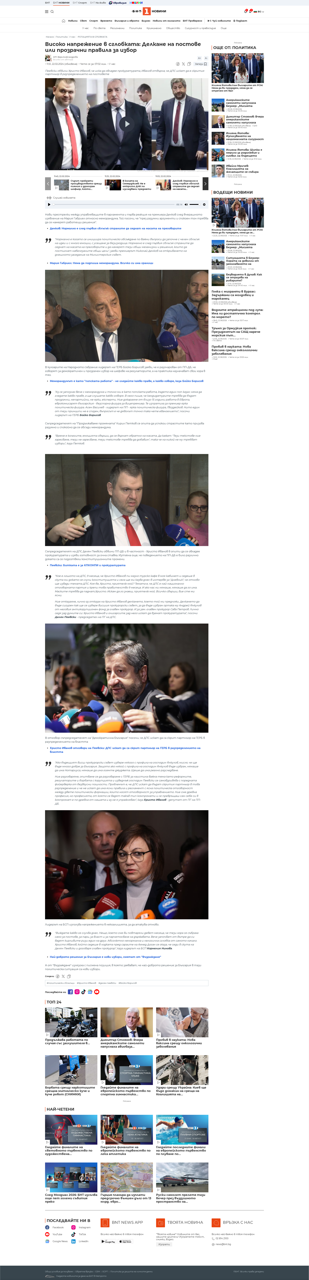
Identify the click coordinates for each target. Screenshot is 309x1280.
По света (99, 28)
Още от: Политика (234, 47)
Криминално (154, 28)
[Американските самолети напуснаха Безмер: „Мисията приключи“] (218, 105)
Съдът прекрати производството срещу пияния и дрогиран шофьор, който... (86, 185)
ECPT (105, 1271)
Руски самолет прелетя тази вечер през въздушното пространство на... (180, 1198)
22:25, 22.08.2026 (220, 236)
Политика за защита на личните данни (131, 1271)
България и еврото (127, 20)
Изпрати (164, 1244)
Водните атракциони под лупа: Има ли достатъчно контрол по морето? (237, 313)
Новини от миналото (166, 20)
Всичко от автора (63, 59)
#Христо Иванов (86, 983)
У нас (85, 28)
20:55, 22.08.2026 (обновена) (225, 302)
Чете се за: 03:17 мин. (238, 321)
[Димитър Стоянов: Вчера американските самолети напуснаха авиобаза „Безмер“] (127, 1022)
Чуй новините (221, 20)
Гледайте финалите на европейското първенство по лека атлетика (126, 1151)
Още (224, 28)
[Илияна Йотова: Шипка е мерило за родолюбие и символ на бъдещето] (218, 154)
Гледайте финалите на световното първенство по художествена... (68, 1151)
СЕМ (97, 1271)
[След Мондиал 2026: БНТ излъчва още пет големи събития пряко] (71, 1177)
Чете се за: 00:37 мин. (238, 339)
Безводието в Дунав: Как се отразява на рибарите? (244, 277)
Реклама (127, 1101)
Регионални (117, 28)
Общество (173, 28)
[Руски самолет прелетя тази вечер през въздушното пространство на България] (182, 1177)
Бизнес (146, 20)
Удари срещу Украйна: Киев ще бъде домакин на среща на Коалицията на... (181, 1091)
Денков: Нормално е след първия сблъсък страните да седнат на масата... (186, 185)
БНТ (47, 2)
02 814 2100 (222, 1238)
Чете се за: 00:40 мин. (223, 304)
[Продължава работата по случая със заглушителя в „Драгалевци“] (71, 1022)
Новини (73, 20)
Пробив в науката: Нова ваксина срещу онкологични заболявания (179, 1043)
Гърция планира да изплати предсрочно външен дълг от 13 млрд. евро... (126, 1198)
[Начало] (64, 21)
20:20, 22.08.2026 (235, 267)
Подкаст (241, 20)
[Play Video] (127, 124)
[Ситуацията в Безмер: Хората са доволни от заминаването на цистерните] (218, 263)
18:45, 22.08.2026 (220, 321)
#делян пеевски (107, 983)
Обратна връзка (84, 1271)
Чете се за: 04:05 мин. (237, 252)
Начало (50, 37)
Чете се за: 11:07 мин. (239, 236)
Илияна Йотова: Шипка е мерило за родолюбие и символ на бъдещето (244, 152)
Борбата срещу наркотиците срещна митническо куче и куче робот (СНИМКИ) (70, 1091)
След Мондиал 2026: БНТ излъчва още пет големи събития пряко (71, 1198)
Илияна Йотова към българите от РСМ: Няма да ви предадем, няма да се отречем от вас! (237, 88)
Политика (135, 28)
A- (206, 58)
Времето (106, 20)
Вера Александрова (68, 57)
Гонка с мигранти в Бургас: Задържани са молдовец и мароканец (234, 295)
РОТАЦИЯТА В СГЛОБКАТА (92, 37)
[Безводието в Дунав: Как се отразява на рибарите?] (218, 279)
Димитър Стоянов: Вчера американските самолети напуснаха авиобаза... (122, 1043)
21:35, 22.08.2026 (220, 339)
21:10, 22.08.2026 (234, 284)
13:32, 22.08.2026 (220, 357)
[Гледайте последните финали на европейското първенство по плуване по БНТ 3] (182, 1130)
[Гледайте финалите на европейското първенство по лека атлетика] (127, 1130)
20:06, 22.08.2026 (235, 251)
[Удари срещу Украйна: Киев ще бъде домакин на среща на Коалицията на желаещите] (182, 1070)
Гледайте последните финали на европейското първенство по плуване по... (181, 1151)
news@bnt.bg (223, 1244)
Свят (83, 20)
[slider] (114, 204)
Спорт (93, 20)
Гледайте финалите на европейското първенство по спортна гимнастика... (126, 1091)
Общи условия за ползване (59, 1271)
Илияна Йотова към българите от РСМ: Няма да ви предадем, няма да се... (237, 231)
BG (260, 11)
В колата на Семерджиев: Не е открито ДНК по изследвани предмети (137, 185)
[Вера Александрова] (49, 58)
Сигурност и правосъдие (200, 28)
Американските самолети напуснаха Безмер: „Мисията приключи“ (241, 103)
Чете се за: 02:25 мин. (237, 269)
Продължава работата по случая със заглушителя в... (67, 1041)
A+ (199, 58)
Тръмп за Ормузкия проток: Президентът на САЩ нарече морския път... (236, 332)
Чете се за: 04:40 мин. (237, 286)
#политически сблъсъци (61, 983)
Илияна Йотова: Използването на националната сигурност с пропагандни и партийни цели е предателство (245, 136)
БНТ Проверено (192, 20)
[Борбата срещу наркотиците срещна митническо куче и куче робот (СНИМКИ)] (71, 1070)
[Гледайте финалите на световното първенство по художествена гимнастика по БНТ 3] (71, 1130)
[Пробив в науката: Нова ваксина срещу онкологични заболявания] (182, 1022)
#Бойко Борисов (128, 983)
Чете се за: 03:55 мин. (238, 357)
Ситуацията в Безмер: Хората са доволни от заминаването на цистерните (242, 261)
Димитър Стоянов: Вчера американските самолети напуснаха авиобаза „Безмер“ (245, 119)
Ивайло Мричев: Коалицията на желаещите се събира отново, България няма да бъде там (243, 169)
